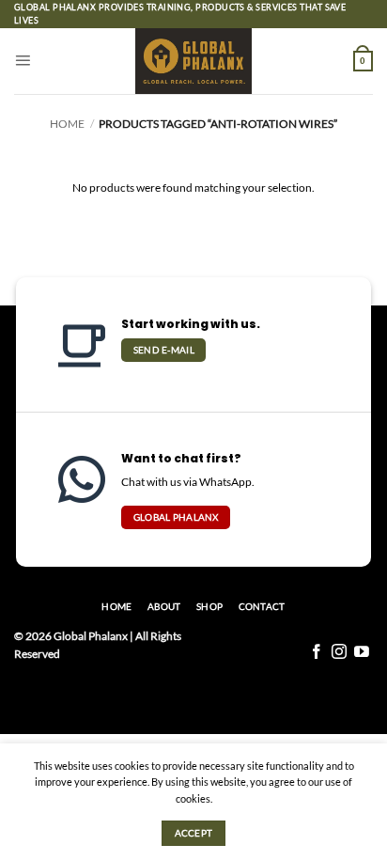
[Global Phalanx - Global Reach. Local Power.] (194, 61)
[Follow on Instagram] (339, 653)
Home (67, 124)
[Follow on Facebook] (316, 653)
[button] (22, 61)
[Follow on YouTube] (361, 653)
